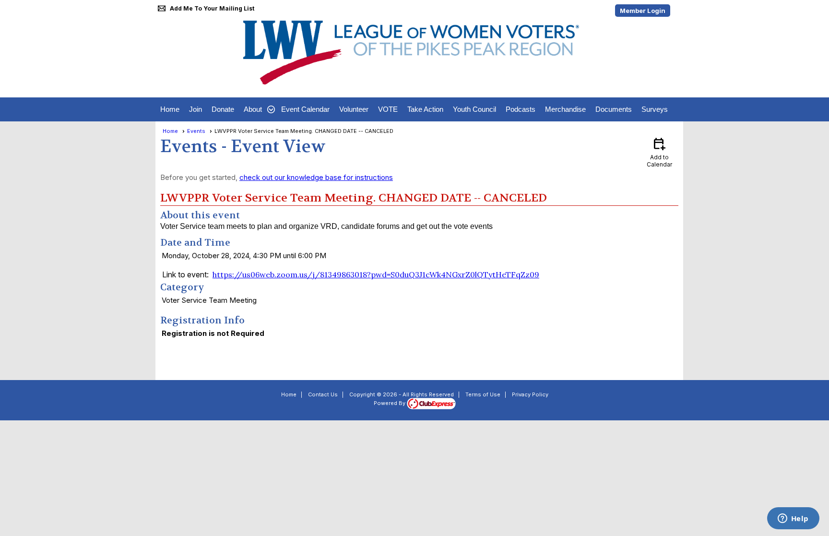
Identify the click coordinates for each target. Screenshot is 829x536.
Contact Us (323, 394)
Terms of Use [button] (482, 394)
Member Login (642, 10)
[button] (257, 109)
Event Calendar (305, 109)
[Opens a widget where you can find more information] (793, 519)
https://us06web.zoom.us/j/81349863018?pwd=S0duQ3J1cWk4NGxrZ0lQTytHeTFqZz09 (376, 274)
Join (195, 109)
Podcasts (520, 109)
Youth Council (474, 109)
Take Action (425, 109)
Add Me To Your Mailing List (212, 8)
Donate (223, 109)
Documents (613, 109)
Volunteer (353, 109)
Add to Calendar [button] (659, 152)
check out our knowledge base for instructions (316, 177)
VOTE (388, 109)
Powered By (390, 403)
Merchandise (565, 109)
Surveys (654, 109)
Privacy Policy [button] (530, 394)
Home (169, 109)
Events (196, 131)
